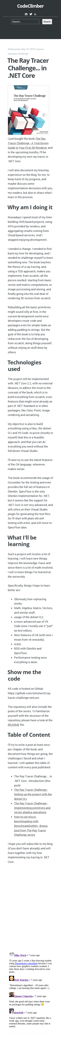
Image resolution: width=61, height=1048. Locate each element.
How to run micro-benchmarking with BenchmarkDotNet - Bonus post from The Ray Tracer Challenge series (31, 826)
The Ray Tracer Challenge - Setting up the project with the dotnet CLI (33, 794)
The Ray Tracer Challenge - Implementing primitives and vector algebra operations (32, 807)
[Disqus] (30, 908)
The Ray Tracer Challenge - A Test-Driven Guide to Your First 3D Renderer (28, 143)
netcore (40, 49)
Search (47, 21)
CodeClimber (30, 6)
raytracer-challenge (18, 53)
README (13, 725)
